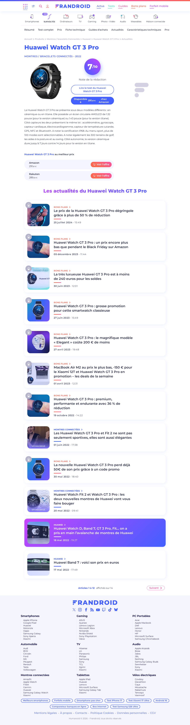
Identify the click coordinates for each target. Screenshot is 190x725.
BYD (25, 651)
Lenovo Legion (86, 625)
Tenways (139, 692)
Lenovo (138, 628)
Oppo (26, 631)
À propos (66, 713)
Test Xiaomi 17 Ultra (138, 700)
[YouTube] (98, 609)
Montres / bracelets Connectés (63, 39)
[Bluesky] (116, 609)
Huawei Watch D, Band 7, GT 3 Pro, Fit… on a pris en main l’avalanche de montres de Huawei (93, 530)
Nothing (139, 659)
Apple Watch (30, 682)
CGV (153, 713)
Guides (123, 6)
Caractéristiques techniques (144, 29)
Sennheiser (140, 664)
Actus (100, 6)
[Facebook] (86, 609)
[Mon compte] (47, 6)
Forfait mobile (159, 6)
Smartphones (30, 616)
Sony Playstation (88, 636)
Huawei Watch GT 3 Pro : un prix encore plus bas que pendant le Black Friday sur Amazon (91, 245)
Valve (82, 639)
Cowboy (139, 679)
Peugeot (27, 661)
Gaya (137, 684)
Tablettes (83, 675)
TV (78, 644)
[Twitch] (104, 609)
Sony (81, 661)
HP (136, 633)
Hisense (83, 648)
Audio (136, 644)
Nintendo (84, 631)
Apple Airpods (142, 648)
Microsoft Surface (144, 636)
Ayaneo (83, 623)
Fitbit (26, 684)
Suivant (154, 587)
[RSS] (92, 609)
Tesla (25, 667)
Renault (27, 664)
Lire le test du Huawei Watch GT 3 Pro (92, 90)
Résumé (29, 29)
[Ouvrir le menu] (25, 6)
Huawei (86, 39)
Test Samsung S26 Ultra (125, 706)
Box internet (99, 706)
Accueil (28, 39)
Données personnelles (132, 713)
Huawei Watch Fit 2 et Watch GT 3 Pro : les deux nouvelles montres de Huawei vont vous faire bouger (92, 498)
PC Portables (141, 616)
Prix (59, 29)
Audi (25, 648)
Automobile (29, 644)
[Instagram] (80, 609)
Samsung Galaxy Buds (146, 661)
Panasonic (84, 653)
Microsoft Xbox (87, 628)
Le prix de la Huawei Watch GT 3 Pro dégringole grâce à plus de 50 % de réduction (93, 213)
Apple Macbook (143, 623)
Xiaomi (27, 639)
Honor (138, 631)
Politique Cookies (102, 713)
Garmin (27, 687)
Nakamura (140, 690)
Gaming (82, 616)
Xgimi (82, 667)
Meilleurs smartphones (35, 700)
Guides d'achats (98, 29)
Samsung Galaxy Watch (35, 692)
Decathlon (140, 682)
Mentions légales (45, 713)
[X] (74, 609)
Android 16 (161, 700)
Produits (39, 39)
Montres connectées (35, 675)
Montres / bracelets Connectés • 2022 (52, 56)
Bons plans (138, 6)
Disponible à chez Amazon (91, 100)
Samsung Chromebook (147, 639)
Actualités (117, 29)
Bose (137, 651)
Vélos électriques (144, 675)
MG (25, 659)
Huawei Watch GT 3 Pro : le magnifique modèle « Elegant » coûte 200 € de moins (93, 340)
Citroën (27, 653)
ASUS (82, 620)
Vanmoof (139, 695)
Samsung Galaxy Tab (90, 690)
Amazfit (27, 679)
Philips (82, 656)
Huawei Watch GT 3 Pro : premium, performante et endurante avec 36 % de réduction (87, 403)
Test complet (46, 29)
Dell (137, 625)
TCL (81, 664)
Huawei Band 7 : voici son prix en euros (86, 562)
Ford (25, 656)
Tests (111, 6)
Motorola (28, 628)
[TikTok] (110, 609)
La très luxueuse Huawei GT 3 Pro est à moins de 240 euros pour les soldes (91, 276)
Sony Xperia (29, 636)
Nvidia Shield (86, 633)
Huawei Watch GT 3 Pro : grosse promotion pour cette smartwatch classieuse (89, 308)
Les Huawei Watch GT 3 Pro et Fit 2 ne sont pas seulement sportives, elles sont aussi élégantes (93, 435)
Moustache (140, 687)
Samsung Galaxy (32, 633)
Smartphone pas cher (88, 700)
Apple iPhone (30, 620)
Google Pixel (29, 623)
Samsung (84, 659)
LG (80, 651)
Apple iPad (84, 679)
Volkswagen (29, 669)
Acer (137, 620)
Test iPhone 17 (114, 700)
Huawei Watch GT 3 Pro (106, 39)
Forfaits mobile (62, 700)
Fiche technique (75, 29)
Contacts (81, 713)
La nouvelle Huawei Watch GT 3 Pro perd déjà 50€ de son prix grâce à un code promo (92, 467)
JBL (137, 656)
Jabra (137, 653)
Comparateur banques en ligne (69, 706)
